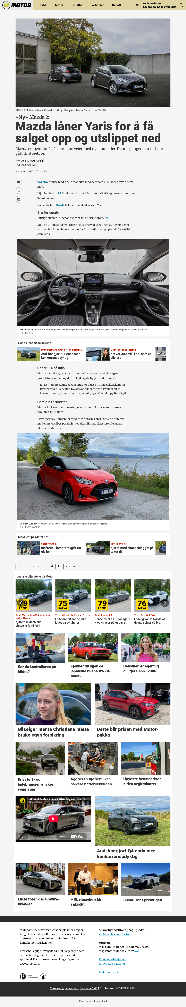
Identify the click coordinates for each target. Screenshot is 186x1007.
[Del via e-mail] (19, 199)
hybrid (21, 566)
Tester (58, 5)
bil (60, 566)
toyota (35, 566)
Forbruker (97, 5)
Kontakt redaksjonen (112, 959)
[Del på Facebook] (19, 182)
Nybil (43, 5)
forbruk (49, 566)
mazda (70, 566)
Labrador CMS (88, 988)
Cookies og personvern (64, 988)
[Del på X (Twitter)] (19, 190)
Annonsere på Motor (112, 963)
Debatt (116, 5)
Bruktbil (77, 5)
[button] (160, 352)
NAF (136, 951)
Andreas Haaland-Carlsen (115, 934)
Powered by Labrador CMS (93, 1001)
